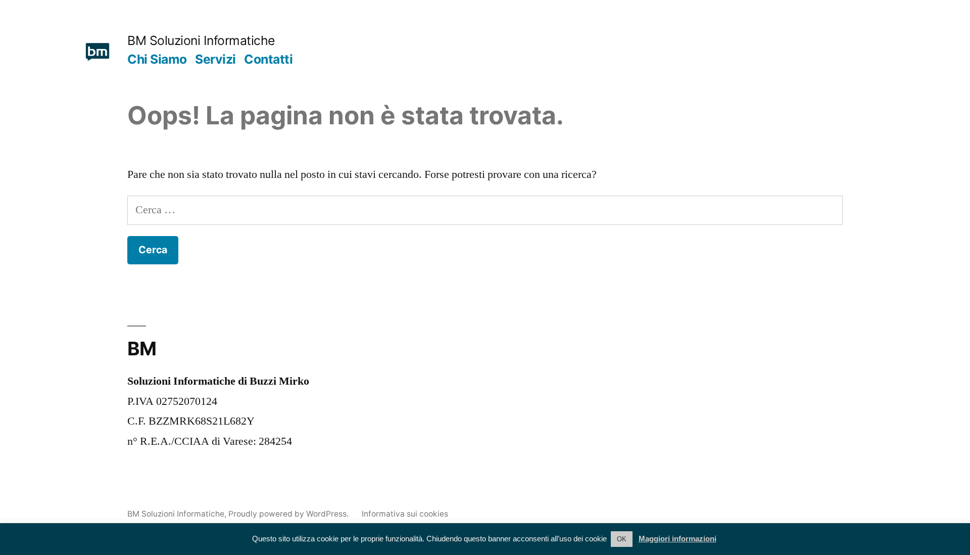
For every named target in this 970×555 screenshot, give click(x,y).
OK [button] (621, 539)
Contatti (268, 59)
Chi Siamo (157, 59)
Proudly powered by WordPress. (289, 514)
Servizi (215, 59)
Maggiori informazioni (677, 538)
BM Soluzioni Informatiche (201, 40)
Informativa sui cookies (405, 514)
